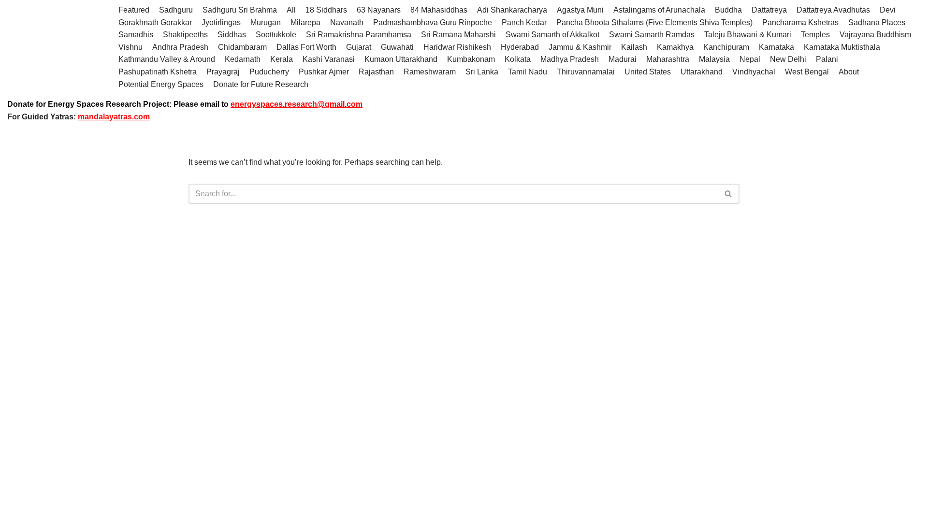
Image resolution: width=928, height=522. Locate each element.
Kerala (281, 59)
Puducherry (269, 72)
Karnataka (776, 47)
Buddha (728, 10)
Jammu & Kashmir (580, 47)
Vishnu (130, 47)
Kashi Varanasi (329, 59)
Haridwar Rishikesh (457, 47)
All (291, 10)
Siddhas (232, 34)
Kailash (634, 47)
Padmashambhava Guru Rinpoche (432, 22)
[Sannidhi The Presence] (55, 47)
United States (647, 72)
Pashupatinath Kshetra (157, 72)
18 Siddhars (326, 10)
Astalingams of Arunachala (659, 10)
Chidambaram (242, 47)
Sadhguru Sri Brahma (240, 10)
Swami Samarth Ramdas (652, 34)
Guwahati (397, 47)
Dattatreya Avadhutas (833, 10)
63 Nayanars (379, 10)
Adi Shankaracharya (512, 10)
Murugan (265, 22)
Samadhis (135, 34)
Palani (827, 59)
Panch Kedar (524, 22)
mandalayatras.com (114, 117)
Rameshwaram (430, 72)
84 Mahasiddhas (438, 10)
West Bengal (807, 72)
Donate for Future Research (260, 84)
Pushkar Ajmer (324, 72)
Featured (133, 10)
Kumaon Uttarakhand (400, 59)
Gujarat (358, 47)
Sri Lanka (481, 72)
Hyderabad (520, 47)
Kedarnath (243, 59)
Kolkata (518, 59)
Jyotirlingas (221, 22)
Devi (888, 10)
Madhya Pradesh (569, 59)
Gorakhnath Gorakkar (155, 22)
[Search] (729, 194)
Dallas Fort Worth (306, 47)
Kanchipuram (726, 47)
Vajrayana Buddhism (875, 34)
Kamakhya (675, 47)
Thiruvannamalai (586, 72)
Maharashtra (667, 59)
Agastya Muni (580, 10)
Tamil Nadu (527, 72)
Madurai (623, 59)
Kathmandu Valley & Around (166, 59)
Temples (815, 34)
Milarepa (305, 22)
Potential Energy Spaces (160, 84)
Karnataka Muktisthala (842, 47)
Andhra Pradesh (180, 47)
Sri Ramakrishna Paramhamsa (358, 34)
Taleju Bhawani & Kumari (747, 34)
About (849, 72)
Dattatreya (769, 10)
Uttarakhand (702, 72)
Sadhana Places (876, 22)
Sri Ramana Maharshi (458, 34)
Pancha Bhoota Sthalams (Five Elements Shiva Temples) (654, 22)
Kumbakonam (471, 59)
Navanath (346, 22)
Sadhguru (176, 10)
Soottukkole (276, 34)
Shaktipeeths (185, 34)
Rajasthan (376, 72)
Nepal (750, 59)
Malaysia (714, 59)
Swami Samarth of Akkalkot (552, 34)
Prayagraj (223, 72)
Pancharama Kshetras (800, 22)
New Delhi (788, 59)
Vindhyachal (753, 72)
